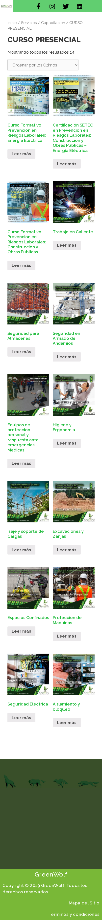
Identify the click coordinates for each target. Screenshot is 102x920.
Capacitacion (53, 22)
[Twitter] (66, 6)
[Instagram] (52, 6)
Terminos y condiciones (74, 914)
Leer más (21, 153)
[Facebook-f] (38, 6)
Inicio (12, 22)
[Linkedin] (79, 6)
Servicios (29, 22)
